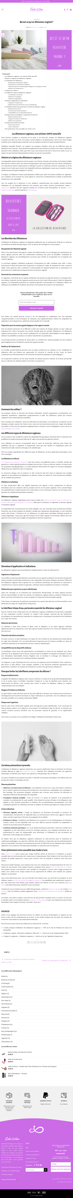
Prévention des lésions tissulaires (17, 111)
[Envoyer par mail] (38, 942)
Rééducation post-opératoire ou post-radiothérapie (22, 104)
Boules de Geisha (7, 980)
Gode (3, 990)
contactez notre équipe (38, 900)
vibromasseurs (36, 880)
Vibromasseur (5, 1041)
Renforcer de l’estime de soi (15, 88)
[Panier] (71, 9)
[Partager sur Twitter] (34, 942)
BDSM (3, 976)
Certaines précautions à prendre (14, 123)
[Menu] (2, 9)
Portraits (4, 1017)
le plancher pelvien (29, 771)
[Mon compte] (65, 9)
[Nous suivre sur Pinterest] (40, 1165)
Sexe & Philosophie (7, 1031)
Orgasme (4, 1007)
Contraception (6, 987)
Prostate (4, 1028)
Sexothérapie (36, 19)
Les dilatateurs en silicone (15, 95)
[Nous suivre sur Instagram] (67, 9)
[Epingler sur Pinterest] (41, 942)
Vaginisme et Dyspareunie (15, 103)
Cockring (4, 983)
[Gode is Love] (36, 9)
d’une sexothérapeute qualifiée (61, 867)
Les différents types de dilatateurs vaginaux (18, 92)
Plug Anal (4, 1014)
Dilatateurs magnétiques (15, 98)
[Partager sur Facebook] (31, 942)
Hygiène (4, 993)
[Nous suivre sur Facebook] (34, 1165)
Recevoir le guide (36, 308)
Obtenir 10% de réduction (61, 1169)
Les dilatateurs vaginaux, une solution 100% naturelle (21, 76)
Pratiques (4, 1021)
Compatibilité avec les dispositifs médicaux (20, 112)
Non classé (4, 1000)
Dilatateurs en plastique (14, 96)
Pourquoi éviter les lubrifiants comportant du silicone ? (21, 115)
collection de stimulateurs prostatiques (51, 891)
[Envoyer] (45, 1170)
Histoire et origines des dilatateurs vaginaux (18, 78)
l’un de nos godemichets (21, 880)
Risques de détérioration (15, 117)
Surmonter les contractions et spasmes (19, 84)
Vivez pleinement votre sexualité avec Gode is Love (20, 129)
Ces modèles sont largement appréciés (14, 462)
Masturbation (5, 997)
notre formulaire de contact (10, 429)
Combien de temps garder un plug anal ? (55, 960)
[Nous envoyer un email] (38, 1165)
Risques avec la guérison (15, 120)
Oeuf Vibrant (5, 1004)
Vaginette (4, 1038)
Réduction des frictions (14, 109)
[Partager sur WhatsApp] (28, 942)
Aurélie (45, 27)
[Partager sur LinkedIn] (44, 942)
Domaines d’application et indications (16, 100)
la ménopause (31, 190)
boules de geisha (54, 889)
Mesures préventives (14, 125)
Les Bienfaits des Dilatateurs (13, 80)
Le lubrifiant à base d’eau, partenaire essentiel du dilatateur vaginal (25, 107)
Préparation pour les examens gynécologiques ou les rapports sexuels (27, 86)
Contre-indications (13, 127)
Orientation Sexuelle (8, 1011)
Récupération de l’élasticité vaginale (18, 82)
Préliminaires (5, 1024)
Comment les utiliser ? (11, 90)
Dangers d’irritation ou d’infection (17, 119)
